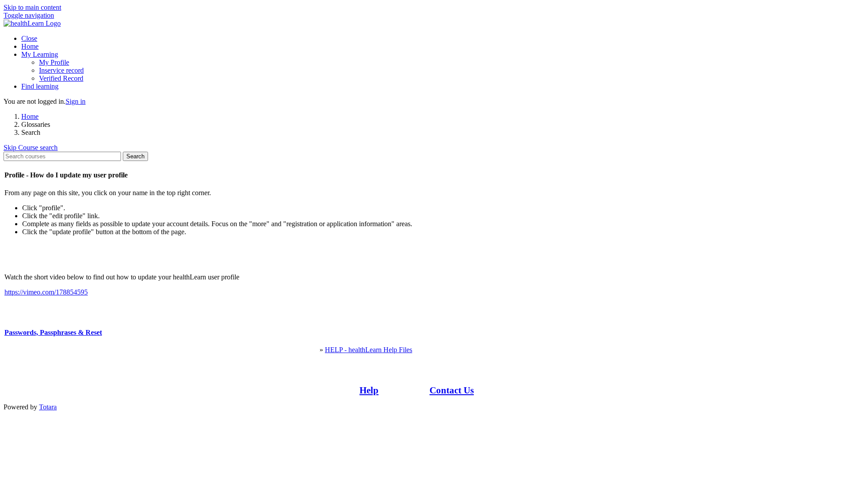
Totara (48, 407)
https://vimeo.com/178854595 (46, 292)
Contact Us (451, 390)
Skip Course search (31, 147)
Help (369, 390)
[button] (29, 15)
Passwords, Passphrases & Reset (53, 332)
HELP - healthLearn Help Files (368, 349)
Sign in (76, 101)
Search (135, 156)
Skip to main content (32, 7)
